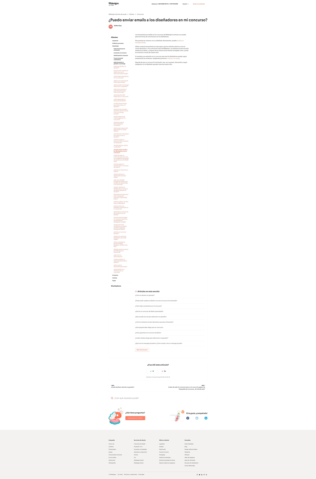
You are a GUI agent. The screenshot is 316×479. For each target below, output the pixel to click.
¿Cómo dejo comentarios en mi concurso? (121, 77)
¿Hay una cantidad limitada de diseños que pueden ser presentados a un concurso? (121, 182)
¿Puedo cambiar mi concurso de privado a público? (120, 261)
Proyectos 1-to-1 (138, 446)
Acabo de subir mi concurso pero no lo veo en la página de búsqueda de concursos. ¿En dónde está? (121, 158)
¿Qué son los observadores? (118, 256)
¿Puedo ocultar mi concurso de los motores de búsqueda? (121, 141)
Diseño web (162, 449)
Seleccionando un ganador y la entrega (119, 63)
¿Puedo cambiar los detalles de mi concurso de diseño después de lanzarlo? (121, 189)
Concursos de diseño (139, 444)
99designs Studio (139, 460)
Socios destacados (190, 465)
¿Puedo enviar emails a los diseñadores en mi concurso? (120, 151)
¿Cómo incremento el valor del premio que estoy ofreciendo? (120, 91)
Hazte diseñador (189, 444)
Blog (186, 446)
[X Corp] (196, 418)
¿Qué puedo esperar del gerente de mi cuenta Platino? (121, 130)
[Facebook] (187, 418)
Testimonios (112, 460)
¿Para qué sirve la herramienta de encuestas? (119, 124)
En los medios (112, 457)
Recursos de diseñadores (191, 463)
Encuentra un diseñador (140, 449)
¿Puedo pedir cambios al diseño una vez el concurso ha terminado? (121, 72)
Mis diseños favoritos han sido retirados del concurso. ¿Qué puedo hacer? (121, 197)
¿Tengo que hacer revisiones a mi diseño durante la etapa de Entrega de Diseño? (120, 227)
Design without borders (191, 449)
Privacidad (141, 474)
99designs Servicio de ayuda (117, 14)
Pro (135, 457)
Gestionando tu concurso (121, 55)
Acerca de (111, 444)
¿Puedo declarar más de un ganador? (121, 146)
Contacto (111, 446)
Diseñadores (116, 286)
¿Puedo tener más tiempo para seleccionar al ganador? (121, 135)
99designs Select (139, 463)
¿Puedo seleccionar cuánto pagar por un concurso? (119, 118)
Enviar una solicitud (199, 4)
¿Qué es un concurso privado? (120, 232)
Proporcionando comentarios (118, 59)
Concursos (140, 14)
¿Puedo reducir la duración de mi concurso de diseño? (121, 166)
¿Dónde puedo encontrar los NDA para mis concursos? (121, 251)
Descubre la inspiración (140, 452)
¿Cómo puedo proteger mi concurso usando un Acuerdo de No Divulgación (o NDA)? (120, 220)
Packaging (162, 454)
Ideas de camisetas (190, 460)
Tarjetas (161, 446)
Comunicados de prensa (115, 454)
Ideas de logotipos (190, 457)
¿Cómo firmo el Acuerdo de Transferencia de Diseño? (121, 213)
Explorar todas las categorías (167, 463)
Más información (142, 350)
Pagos (114, 280)
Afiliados (187, 454)
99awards (187, 452)
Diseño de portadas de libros (167, 460)
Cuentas (114, 277)
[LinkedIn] (205, 418)
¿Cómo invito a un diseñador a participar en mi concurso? (121, 207)
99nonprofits (112, 463)
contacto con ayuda (173, 58)
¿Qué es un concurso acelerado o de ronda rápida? (120, 238)
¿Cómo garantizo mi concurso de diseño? (120, 100)
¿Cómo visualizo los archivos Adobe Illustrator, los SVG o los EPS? (120, 244)
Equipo (110, 452)
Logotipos (162, 444)
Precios (136, 454)
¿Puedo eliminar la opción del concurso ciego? (120, 176)
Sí (153, 371)
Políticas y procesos (118, 43)
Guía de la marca (164, 452)
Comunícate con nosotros (135, 418)
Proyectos (115, 275)
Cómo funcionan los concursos (119, 49)
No (165, 371)
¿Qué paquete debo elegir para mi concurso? (121, 95)
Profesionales (112, 449)
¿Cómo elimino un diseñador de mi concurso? (119, 271)
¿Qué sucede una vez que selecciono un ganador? (121, 85)
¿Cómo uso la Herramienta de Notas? (120, 266)
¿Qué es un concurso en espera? (121, 170)
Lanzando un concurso (120, 52)
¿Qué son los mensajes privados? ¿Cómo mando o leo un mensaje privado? (121, 111)
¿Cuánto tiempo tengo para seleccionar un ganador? (120, 105)
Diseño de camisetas (165, 457)
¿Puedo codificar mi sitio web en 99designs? (121, 202)
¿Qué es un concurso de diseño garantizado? (121, 81)
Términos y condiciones (130, 474)
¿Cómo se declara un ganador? (120, 67)
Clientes (131, 14)
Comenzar (115, 40)
